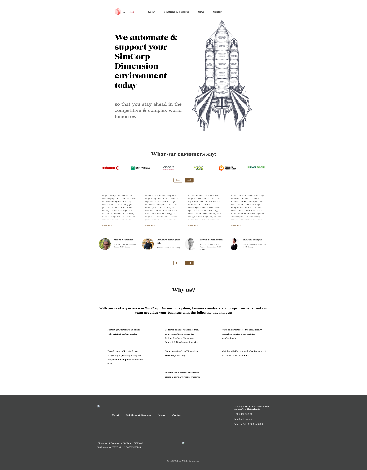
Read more (107, 225)
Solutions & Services (176, 11)
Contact (217, 11)
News (201, 11)
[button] (189, 180)
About (151, 11)
